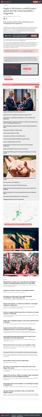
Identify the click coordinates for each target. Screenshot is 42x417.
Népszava (10, 29)
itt (19, 60)
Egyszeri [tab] (25, 68)
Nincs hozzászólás (9, 79)
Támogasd (20, 51)
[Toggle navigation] (40, 2)
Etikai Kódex (32, 415)
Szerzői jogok (26, 415)
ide (32, 60)
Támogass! (35, 1)
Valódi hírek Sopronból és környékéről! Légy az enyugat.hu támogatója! (11, 66)
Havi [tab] (29, 68)
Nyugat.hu (21, 50)
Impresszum (14, 415)
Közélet (6, 5)
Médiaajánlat (20, 415)
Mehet (36, 86)
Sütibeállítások (20, 416)
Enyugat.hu (35, 50)
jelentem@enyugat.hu (17, 61)
